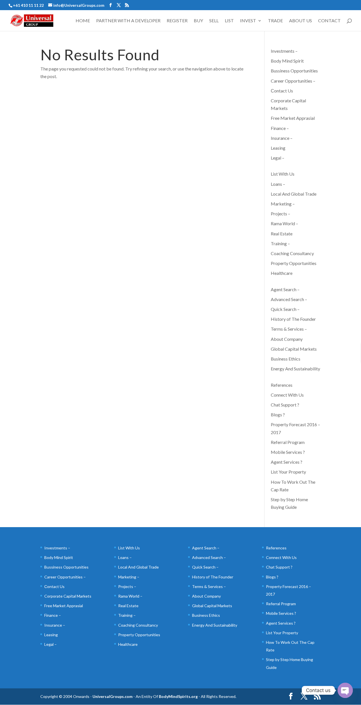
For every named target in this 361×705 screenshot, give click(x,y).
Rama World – (284, 223)
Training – (280, 243)
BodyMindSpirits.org (178, 696)
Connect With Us (287, 394)
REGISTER (177, 21)
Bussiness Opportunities (294, 70)
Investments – (284, 51)
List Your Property (288, 471)
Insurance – (281, 138)
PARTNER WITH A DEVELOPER (128, 21)
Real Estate (281, 233)
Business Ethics (285, 358)
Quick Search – (285, 309)
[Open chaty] (345, 690)
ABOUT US (300, 21)
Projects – (280, 213)
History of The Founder (293, 319)
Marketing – (283, 203)
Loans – (278, 184)
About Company (287, 339)
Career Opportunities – (293, 80)
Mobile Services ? (288, 452)
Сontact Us (282, 90)
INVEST (248, 21)
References (281, 385)
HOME (83, 21)
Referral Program (288, 442)
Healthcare (281, 273)
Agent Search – (285, 289)
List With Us (282, 173)
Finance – (280, 128)
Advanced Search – (289, 299)
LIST (229, 21)
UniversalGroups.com (113, 696)
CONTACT (329, 21)
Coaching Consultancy (292, 253)
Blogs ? (278, 414)
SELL (214, 21)
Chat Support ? (285, 404)
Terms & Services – (289, 328)
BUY (198, 21)
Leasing (278, 148)
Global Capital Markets (294, 349)
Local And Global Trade (293, 193)
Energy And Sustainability (295, 368)
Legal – (277, 157)
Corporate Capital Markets (67, 596)
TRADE (275, 21)
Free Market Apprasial (293, 118)
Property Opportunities (293, 263)
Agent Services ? (286, 462)
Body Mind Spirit (287, 60)
